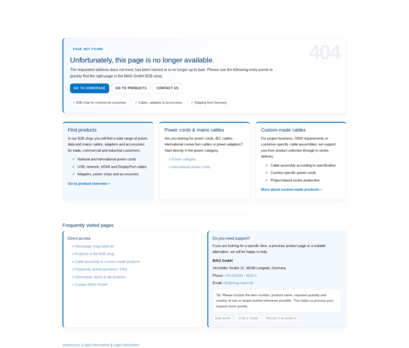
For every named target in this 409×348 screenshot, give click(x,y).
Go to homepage (90, 88)
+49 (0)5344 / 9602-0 (240, 275)
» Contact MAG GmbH (89, 284)
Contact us (168, 88)
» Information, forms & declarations (99, 277)
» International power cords (189, 167)
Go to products (131, 88)
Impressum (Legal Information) (86, 345)
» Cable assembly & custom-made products (106, 262)
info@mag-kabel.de (238, 283)
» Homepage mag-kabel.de (93, 246)
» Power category (182, 159)
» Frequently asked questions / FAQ (99, 269)
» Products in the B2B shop (93, 254)
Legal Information (126, 345)
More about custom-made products (290, 189)
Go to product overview (87, 183)
